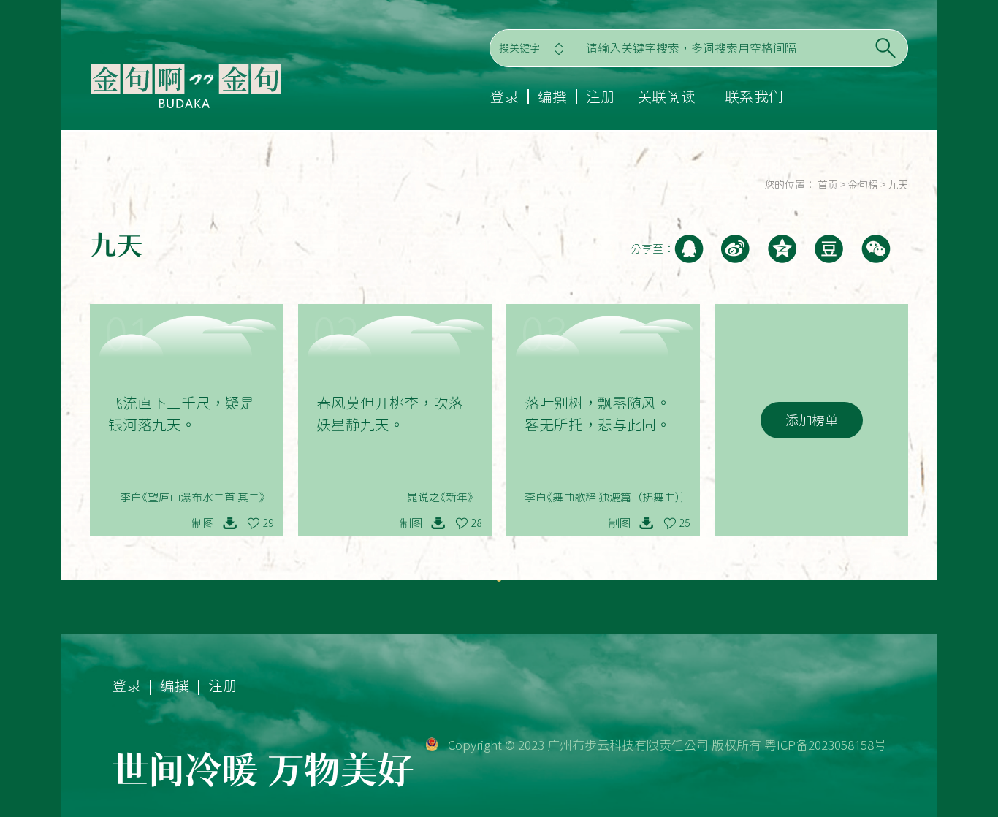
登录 (504, 96)
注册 (600, 96)
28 (476, 523)
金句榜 (862, 185)
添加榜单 (811, 420)
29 (268, 523)
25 (684, 523)
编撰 (552, 96)
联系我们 (754, 96)
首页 (828, 185)
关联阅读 (666, 96)
